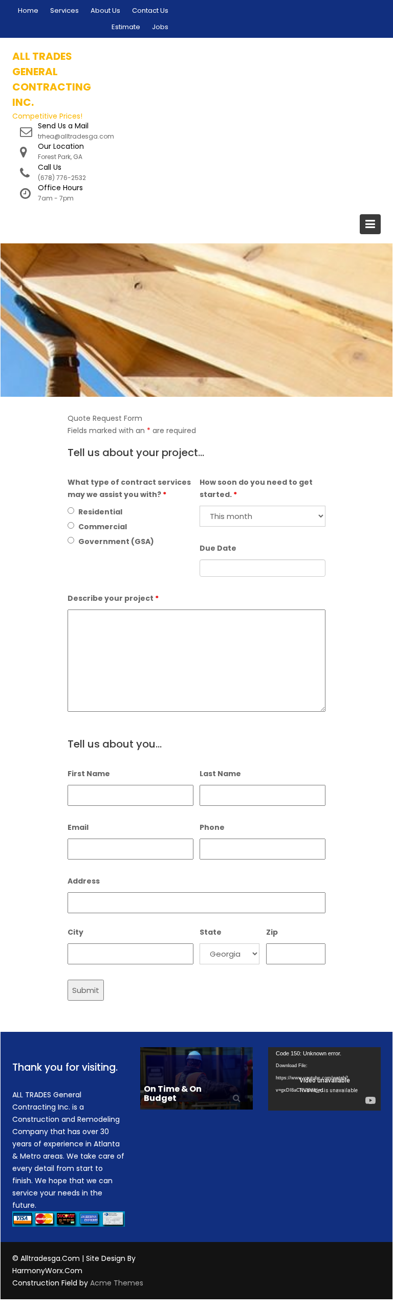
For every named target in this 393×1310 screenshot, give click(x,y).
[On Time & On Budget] (196, 1077)
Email (78, 827)
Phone (212, 827)
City (75, 932)
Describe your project (113, 598)
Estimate (126, 27)
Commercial (102, 527)
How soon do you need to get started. (256, 488)
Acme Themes (116, 1283)
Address (84, 881)
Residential (100, 512)
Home (28, 10)
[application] (324, 1079)
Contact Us (150, 10)
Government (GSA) (116, 541)
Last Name (220, 774)
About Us (105, 10)
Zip (272, 932)
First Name (89, 774)
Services (64, 10)
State (211, 932)
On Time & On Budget (173, 1093)
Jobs (160, 27)
